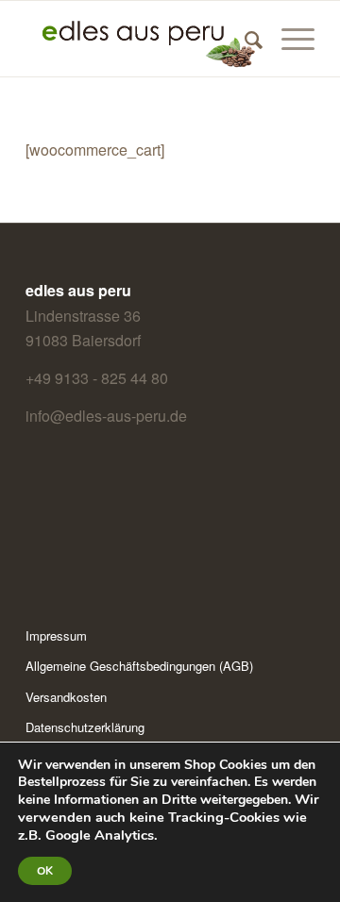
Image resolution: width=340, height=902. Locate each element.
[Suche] (244, 38)
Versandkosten (66, 697)
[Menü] (288, 38)
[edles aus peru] (141, 38)
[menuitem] (244, 38)
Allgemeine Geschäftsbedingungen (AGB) (139, 666)
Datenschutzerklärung (85, 727)
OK (45, 870)
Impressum (56, 635)
